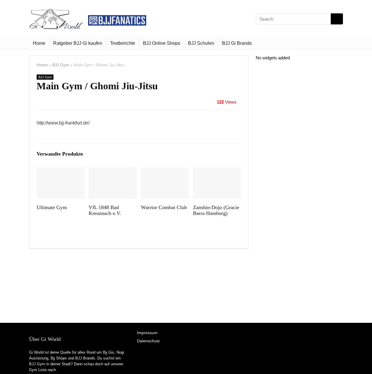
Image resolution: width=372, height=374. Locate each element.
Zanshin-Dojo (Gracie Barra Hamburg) (216, 210)
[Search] (337, 18)
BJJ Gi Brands (237, 43)
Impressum (147, 332)
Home (39, 43)
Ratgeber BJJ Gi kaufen (77, 43)
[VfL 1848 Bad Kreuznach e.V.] (113, 171)
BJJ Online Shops (161, 43)
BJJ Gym (60, 65)
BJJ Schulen (201, 43)
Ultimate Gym (52, 207)
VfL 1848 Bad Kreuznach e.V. (105, 210)
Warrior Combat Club (164, 207)
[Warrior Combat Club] (165, 171)
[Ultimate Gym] (61, 171)
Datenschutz (148, 341)
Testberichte (122, 43)
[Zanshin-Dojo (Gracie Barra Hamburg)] (217, 171)
